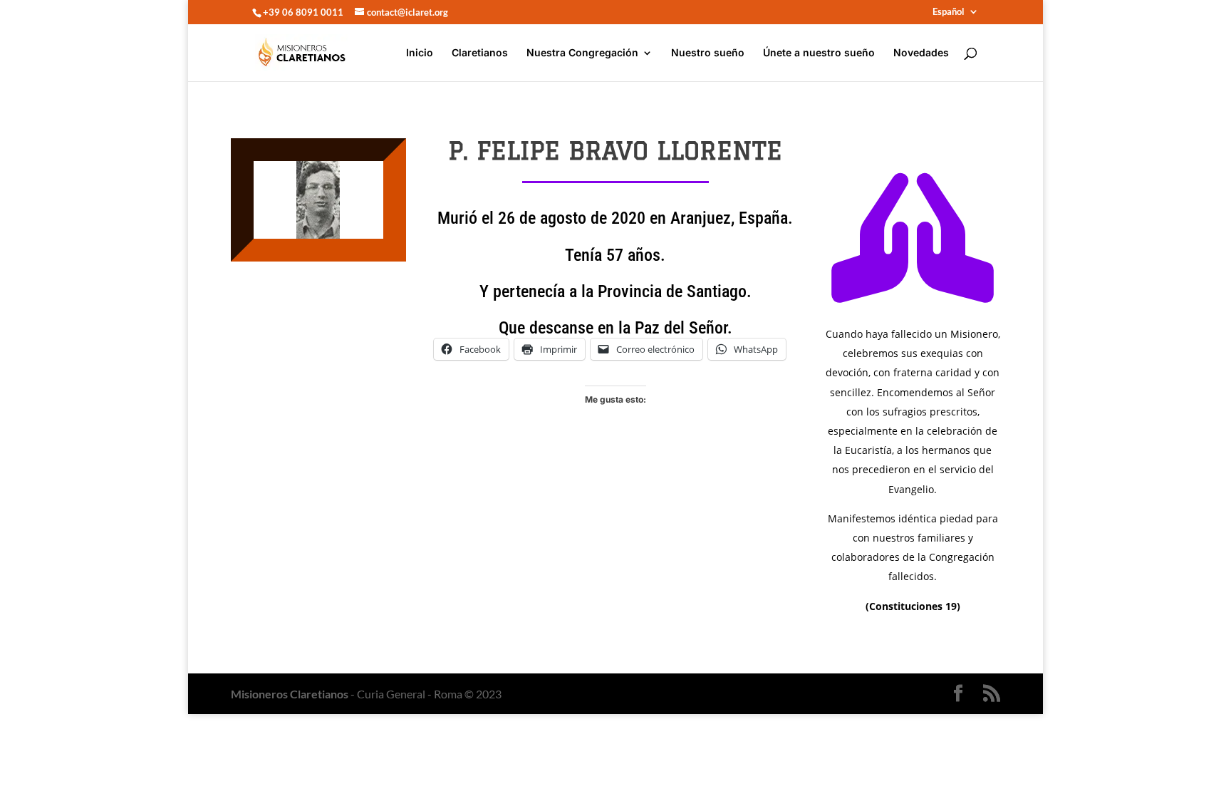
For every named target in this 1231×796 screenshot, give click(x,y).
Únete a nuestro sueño (819, 53)
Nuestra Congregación (582, 53)
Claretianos (480, 53)
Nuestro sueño (707, 53)
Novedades (921, 53)
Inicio (419, 53)
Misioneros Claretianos (289, 694)
